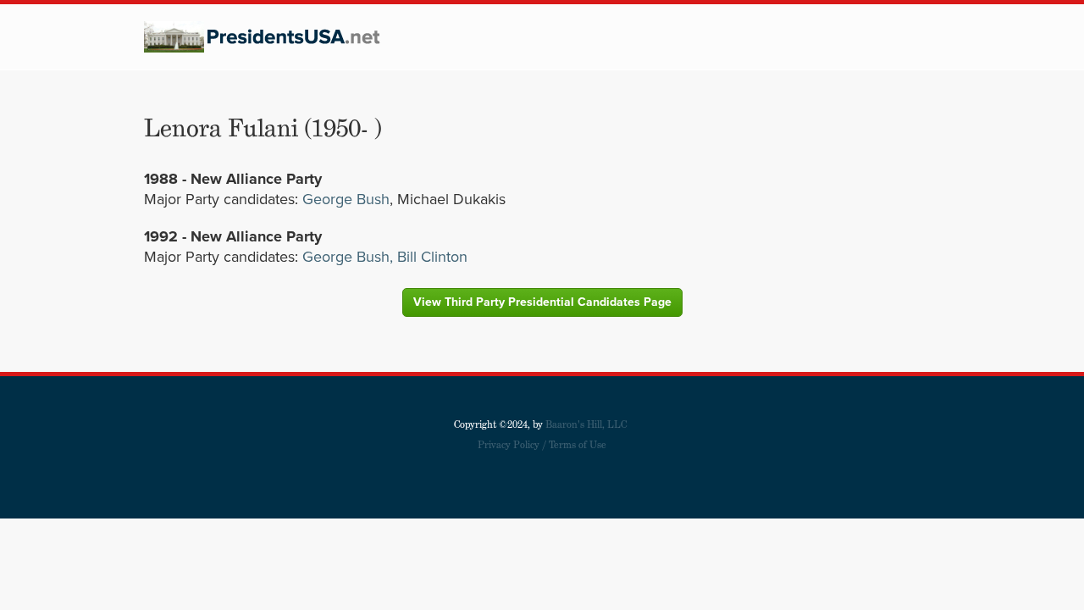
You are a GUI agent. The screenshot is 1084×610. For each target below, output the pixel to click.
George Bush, (347, 256)
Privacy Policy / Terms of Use (542, 444)
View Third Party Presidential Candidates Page (542, 302)
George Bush (346, 199)
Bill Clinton (430, 256)
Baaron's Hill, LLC (586, 424)
